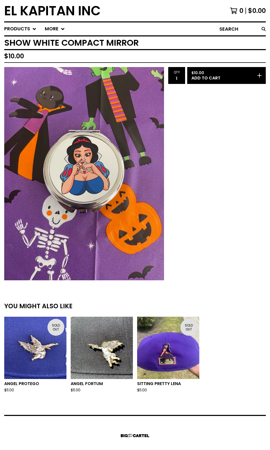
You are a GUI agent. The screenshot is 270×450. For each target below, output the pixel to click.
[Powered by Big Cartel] (135, 435)
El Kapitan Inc (52, 10)
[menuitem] (20, 28)
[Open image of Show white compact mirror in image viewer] (84, 173)
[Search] (263, 28)
